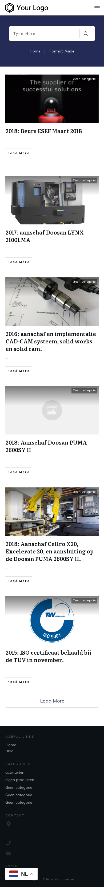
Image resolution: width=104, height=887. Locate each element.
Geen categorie (84, 79)
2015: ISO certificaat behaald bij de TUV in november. (48, 656)
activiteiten (14, 772)
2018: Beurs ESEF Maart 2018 (44, 131)
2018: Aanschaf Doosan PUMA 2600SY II (46, 446)
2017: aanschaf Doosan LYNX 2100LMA (45, 236)
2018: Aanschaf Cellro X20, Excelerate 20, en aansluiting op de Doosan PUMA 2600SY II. (50, 551)
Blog (10, 751)
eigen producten (19, 779)
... (6, 139)
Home (11, 744)
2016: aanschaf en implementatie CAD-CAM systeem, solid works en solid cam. (51, 341)
